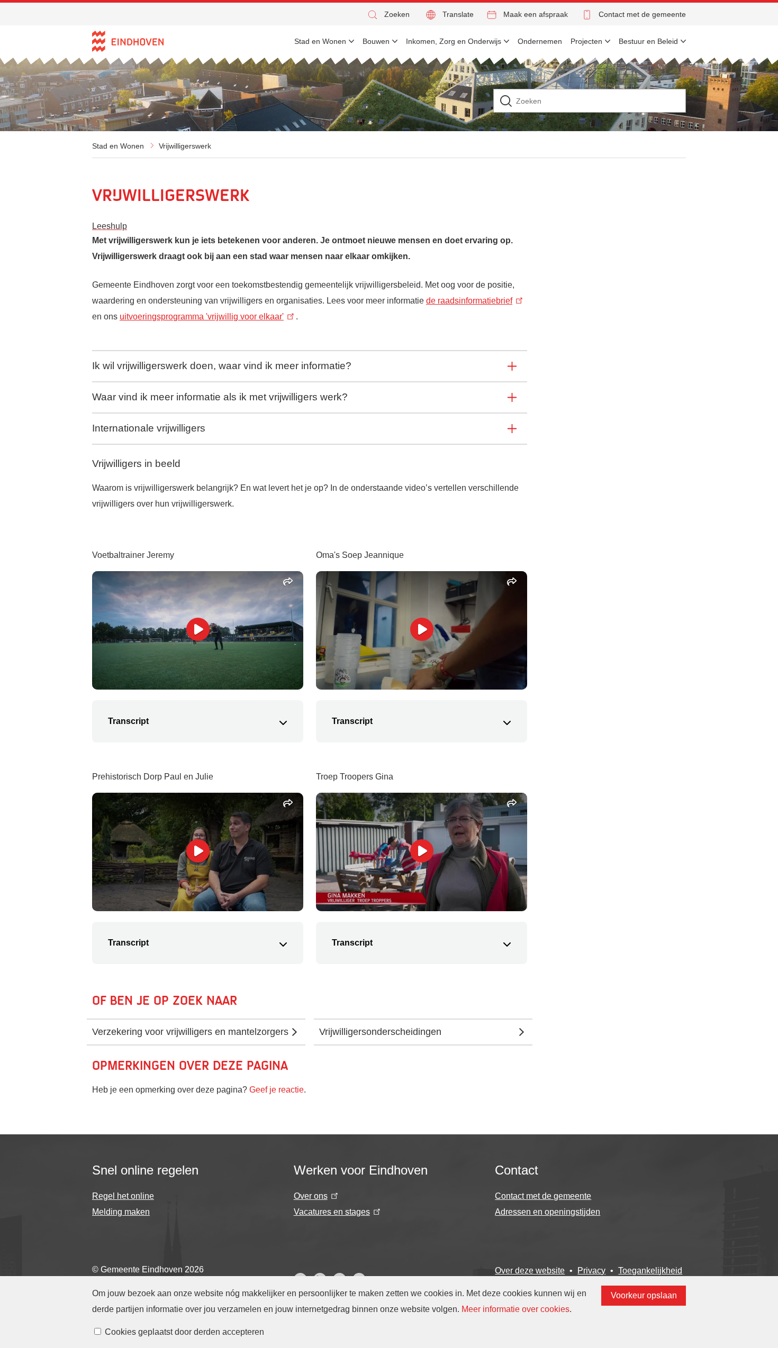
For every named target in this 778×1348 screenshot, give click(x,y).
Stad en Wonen (118, 146)
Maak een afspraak (535, 14)
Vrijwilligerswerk (185, 146)
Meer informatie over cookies (515, 1309)
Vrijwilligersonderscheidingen (380, 1031)
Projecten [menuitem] (586, 41)
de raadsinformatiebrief (469, 300)
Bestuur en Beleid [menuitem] (648, 41)
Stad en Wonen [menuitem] (320, 41)
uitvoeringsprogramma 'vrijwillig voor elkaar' (202, 316)
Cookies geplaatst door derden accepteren (184, 1331)
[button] (388, 14)
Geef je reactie (276, 1089)
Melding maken (121, 1211)
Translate (458, 14)
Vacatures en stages (332, 1211)
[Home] (128, 41)
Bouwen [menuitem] (376, 41)
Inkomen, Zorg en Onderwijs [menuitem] (453, 41)
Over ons (311, 1195)
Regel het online (123, 1195)
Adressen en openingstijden (547, 1211)
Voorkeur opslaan (644, 1295)
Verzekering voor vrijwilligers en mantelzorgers (190, 1031)
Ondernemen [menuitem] (540, 41)
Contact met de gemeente (642, 14)
